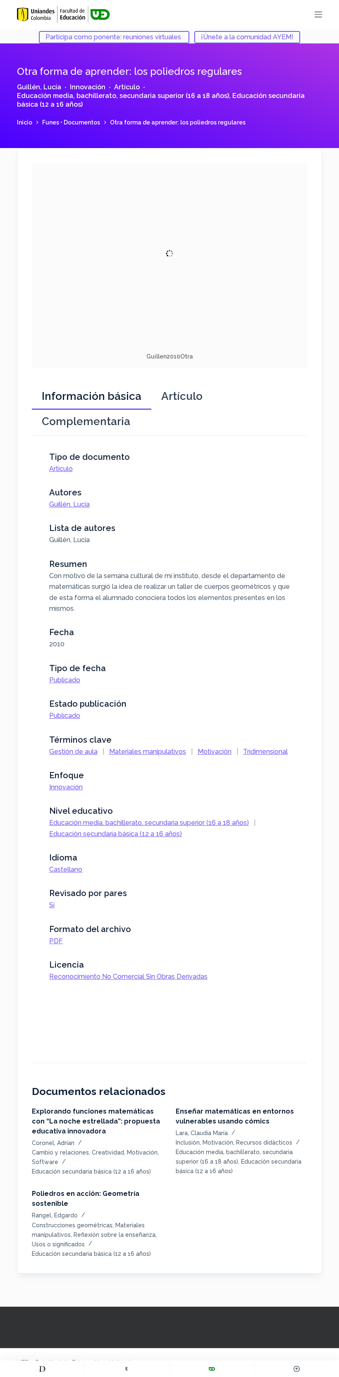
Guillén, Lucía (39, 87)
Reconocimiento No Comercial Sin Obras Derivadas (128, 976)
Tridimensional (265, 751)
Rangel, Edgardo (55, 1215)
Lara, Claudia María (202, 1133)
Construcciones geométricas (72, 1225)
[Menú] (318, 14)
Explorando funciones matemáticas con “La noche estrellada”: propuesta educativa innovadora (96, 1121)
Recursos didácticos (264, 1142)
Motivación (215, 751)
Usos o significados (58, 1244)
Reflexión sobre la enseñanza (114, 1234)
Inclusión (188, 1142)
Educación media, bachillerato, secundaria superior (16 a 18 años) (123, 96)
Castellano (65, 869)
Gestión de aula (73, 751)
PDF (56, 941)
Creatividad (108, 1152)
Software (45, 1162)
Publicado (64, 680)
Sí (52, 905)
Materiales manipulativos (147, 751)
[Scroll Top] (297, 1368)
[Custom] (42, 1368)
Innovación (87, 87)
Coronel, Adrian (53, 1143)
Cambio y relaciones (60, 1152)
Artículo (127, 87)
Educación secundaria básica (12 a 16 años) (115, 834)
